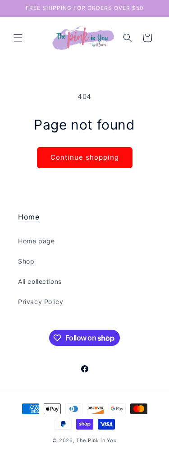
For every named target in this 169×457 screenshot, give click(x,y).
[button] (18, 38)
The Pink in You (96, 440)
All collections (40, 281)
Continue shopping (84, 157)
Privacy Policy (40, 301)
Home (28, 216)
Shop (26, 261)
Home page (36, 241)
